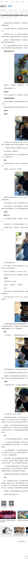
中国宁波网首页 (21, 541)
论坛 (23, 1)
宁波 (12, 1)
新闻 (7, 1)
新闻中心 (16, 10)
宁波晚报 (14, 17)
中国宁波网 (9, 10)
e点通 (17, 1)
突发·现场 (25, 10)
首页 (1, 1)
